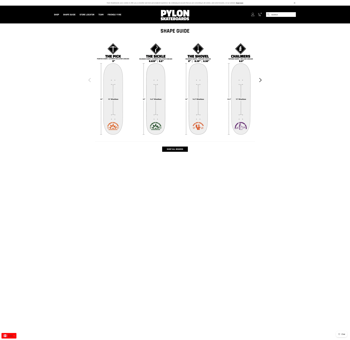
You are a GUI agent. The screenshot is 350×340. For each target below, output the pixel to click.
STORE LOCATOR (87, 14)
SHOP (56, 14)
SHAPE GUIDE (69, 14)
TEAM (100, 14)
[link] (253, 14)
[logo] (175, 14)
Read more (239, 3)
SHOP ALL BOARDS (175, 149)
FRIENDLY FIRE (114, 14)
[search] (268, 14)
